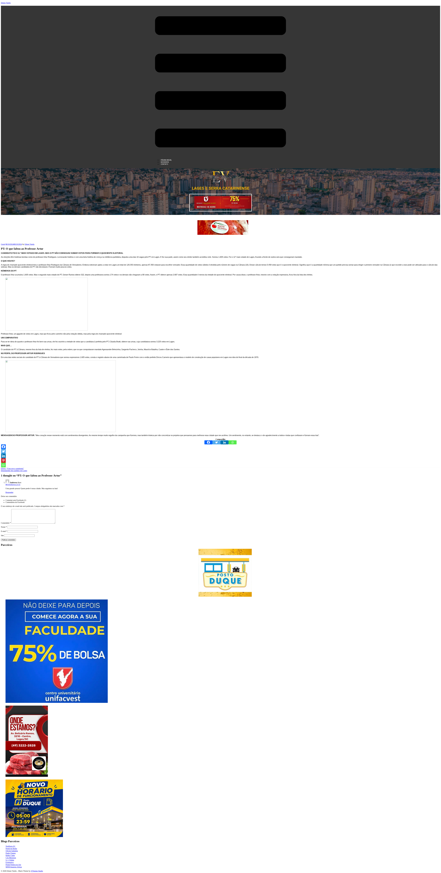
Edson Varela (6, 3)
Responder (9, 492)
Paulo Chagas (11, 853)
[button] (220, 82)
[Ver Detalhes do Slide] (222, 208)
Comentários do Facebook (15, 502)
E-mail (4, 531)
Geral (3, 244)
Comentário (6, 523)
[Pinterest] (3, 460)
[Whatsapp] (233, 442)
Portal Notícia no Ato (13, 865)
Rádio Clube (10, 855)
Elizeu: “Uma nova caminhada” (12, 469)
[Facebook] (208, 442)
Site (2, 535)
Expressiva (10, 862)
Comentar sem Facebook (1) (16, 500)
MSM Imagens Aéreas (14, 867)
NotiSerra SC (10, 846)
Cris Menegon (11, 858)
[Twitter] (216, 442)
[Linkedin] (224, 442)
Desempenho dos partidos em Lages (14, 471)
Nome (4, 527)
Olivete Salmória (12, 851)
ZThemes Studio (37, 871)
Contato (164, 164)
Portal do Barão (11, 849)
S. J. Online (10, 860)
